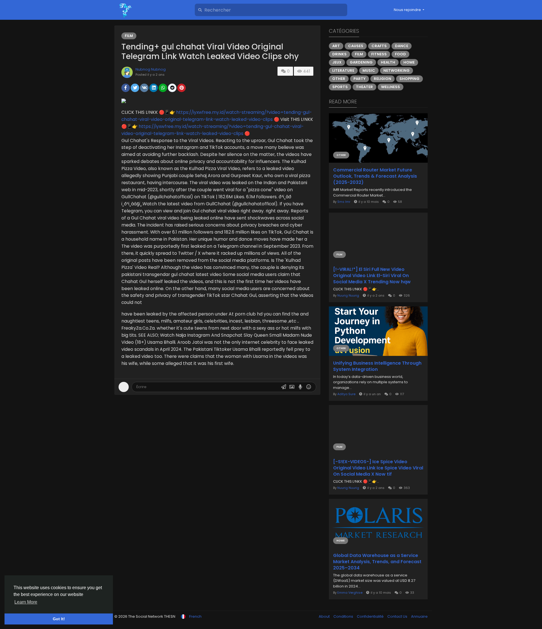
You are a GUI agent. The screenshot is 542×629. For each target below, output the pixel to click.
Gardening (361, 62)
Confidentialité (370, 616)
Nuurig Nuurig (348, 295)
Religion (382, 78)
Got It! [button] (59, 619)
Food (400, 54)
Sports (340, 87)
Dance (401, 46)
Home (409, 62)
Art (336, 46)
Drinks (339, 54)
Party (359, 78)
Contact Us (397, 616)
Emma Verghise (349, 592)
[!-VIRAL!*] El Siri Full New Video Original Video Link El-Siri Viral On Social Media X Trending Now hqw (372, 275)
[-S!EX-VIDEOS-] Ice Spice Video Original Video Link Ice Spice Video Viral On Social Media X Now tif (378, 468)
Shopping (409, 78)
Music (368, 70)
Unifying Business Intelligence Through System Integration (377, 366)
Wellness (390, 87)
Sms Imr (343, 201)
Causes (355, 46)
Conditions (343, 616)
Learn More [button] (25, 602)
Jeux (337, 62)
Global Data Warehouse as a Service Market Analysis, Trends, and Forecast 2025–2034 (377, 561)
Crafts (379, 46)
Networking (396, 70)
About (325, 616)
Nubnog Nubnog (151, 69)
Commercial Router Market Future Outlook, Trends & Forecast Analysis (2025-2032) (375, 176)
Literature (343, 70)
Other (338, 78)
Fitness (379, 54)
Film (129, 35)
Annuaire (419, 616)
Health (388, 62)
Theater (364, 87)
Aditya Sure (346, 394)
